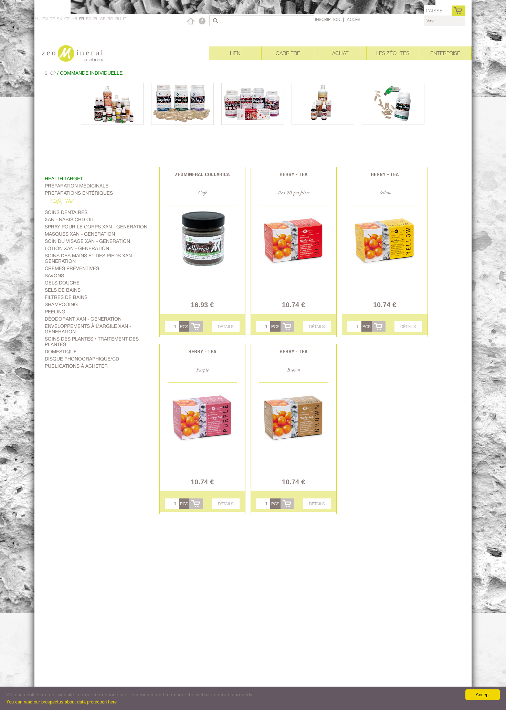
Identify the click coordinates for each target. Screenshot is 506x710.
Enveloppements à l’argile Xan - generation (88, 328)
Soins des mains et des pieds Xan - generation (90, 258)
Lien (235, 53)
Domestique (61, 351)
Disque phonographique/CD (82, 359)
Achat (340, 53)
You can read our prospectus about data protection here (61, 701)
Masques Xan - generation (80, 234)
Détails (226, 326)
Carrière (288, 53)
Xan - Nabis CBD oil (69, 219)
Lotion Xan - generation (77, 248)
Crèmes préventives (72, 268)
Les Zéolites (392, 53)
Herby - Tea (293, 174)
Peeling (55, 311)
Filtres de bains (66, 297)
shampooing (61, 304)
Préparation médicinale (76, 186)
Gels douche (62, 283)
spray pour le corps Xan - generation (96, 226)
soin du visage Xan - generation (87, 241)
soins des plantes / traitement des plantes (92, 341)
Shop (51, 73)
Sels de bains (63, 290)
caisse (434, 10)
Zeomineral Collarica (202, 174)
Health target (64, 178)
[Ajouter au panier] (196, 326)
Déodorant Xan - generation (83, 319)
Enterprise (445, 53)
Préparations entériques (79, 193)
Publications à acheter (76, 366)
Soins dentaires (66, 212)
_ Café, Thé (59, 201)
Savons (54, 275)
